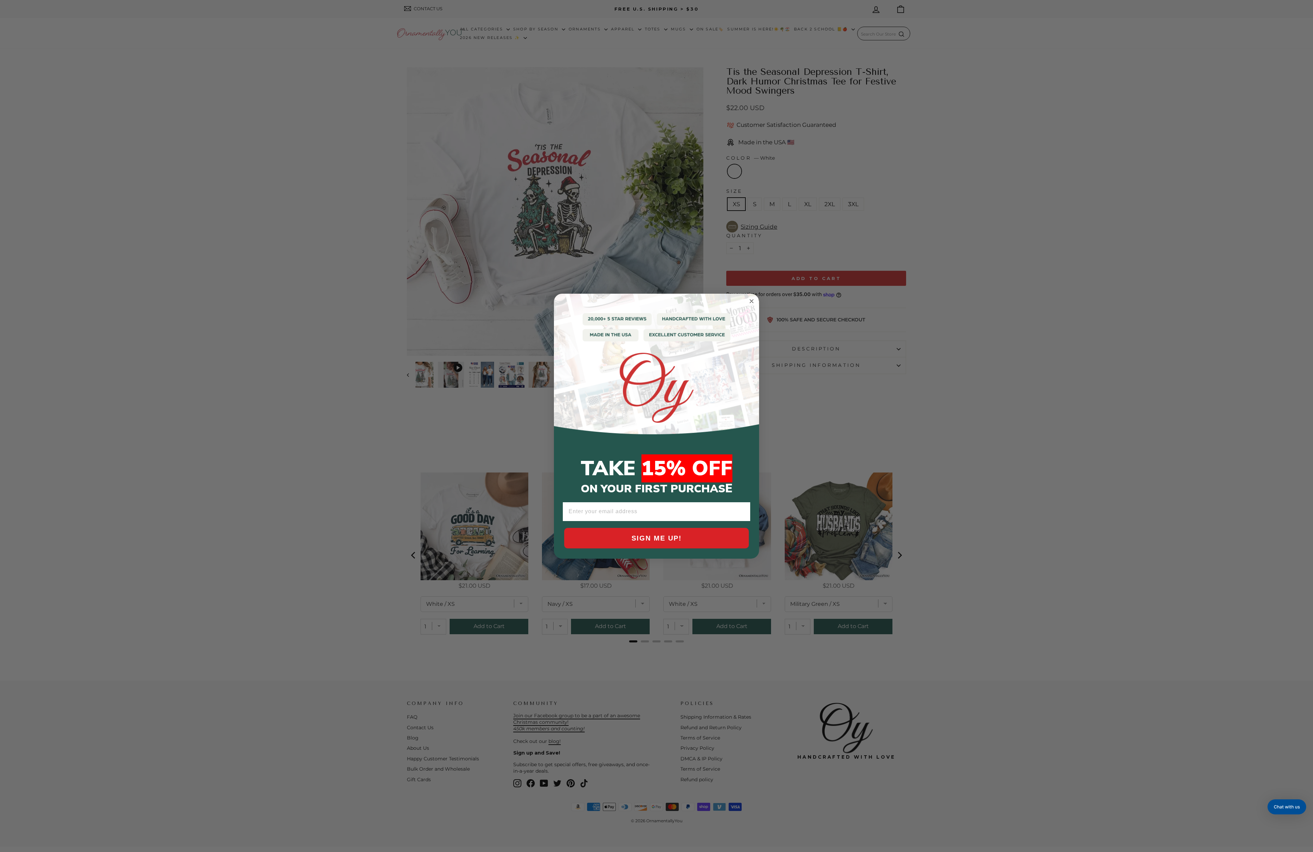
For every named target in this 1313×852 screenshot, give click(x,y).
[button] (1287, 806)
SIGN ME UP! (657, 538)
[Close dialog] (751, 301)
